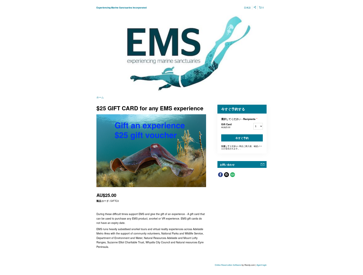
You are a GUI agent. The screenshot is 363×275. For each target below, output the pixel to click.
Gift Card (226, 125)
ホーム (100, 97)
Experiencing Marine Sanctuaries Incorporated (121, 7)
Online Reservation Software (228, 264)
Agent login (262, 264)
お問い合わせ (227, 164)
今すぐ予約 (242, 138)
